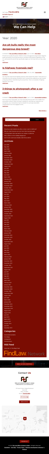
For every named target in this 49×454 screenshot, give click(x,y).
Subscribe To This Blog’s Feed (12, 348)
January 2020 (7, 302)
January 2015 (7, 321)
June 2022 (6, 248)
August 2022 (7, 244)
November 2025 (8, 159)
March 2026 (7, 151)
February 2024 (8, 205)
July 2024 (6, 194)
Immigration (7, 339)
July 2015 (6, 315)
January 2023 (7, 233)
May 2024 (6, 198)
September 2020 (8, 293)
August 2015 (7, 312)
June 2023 (6, 222)
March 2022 (7, 254)
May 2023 (6, 224)
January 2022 (7, 259)
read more (5, 62)
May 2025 (6, 172)
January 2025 (7, 181)
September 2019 (8, 308)
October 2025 (7, 162)
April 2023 (6, 226)
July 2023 (6, 220)
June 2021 (6, 274)
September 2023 (8, 215)
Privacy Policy (20, 447)
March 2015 (7, 319)
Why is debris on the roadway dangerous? (15, 135)
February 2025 (8, 179)
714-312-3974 (13, 12)
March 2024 (7, 203)
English (6, 16)
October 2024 (7, 187)
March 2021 (7, 280)
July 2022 (6, 246)
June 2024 (6, 196)
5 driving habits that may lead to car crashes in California (19, 133)
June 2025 (6, 170)
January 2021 (7, 284)
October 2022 (7, 239)
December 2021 (8, 261)
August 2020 (7, 295)
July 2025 (6, 168)
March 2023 (7, 228)
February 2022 (8, 256)
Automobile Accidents (41, 97)
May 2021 (6, 276)
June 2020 (6, 297)
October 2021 (7, 265)
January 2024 (7, 207)
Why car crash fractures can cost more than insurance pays (19, 131)
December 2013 (8, 328)
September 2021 (8, 267)
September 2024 (8, 190)
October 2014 (7, 323)
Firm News (38, 53)
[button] (44, 12)
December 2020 (8, 287)
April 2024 (6, 200)
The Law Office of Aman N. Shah (17, 53)
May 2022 (6, 250)
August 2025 (7, 166)
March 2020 (7, 300)
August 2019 (7, 310)
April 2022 (6, 252)
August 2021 (7, 269)
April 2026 (6, 149)
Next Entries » (43, 110)
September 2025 (8, 164)
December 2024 (8, 183)
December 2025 (8, 157)
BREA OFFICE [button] (24, 401)
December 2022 (8, 235)
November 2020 (8, 289)
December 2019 (8, 304)
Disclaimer (7, 447)
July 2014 (6, 325)
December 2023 (8, 209)
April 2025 (6, 175)
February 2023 (8, 231)
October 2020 (7, 291)
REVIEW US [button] (24, 441)
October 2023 (7, 213)
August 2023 (7, 218)
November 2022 (8, 237)
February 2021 (8, 282)
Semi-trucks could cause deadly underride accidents (17, 137)
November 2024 (8, 185)
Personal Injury (8, 341)
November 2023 (8, 211)
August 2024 (7, 192)
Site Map (13, 447)
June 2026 (6, 144)
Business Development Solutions (34, 447)
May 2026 (6, 147)
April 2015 (6, 317)
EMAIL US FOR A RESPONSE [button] (24, 364)
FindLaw (24, 449)
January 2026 (7, 155)
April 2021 (6, 278)
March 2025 (7, 177)
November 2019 (8, 306)
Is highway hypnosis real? (17, 67)
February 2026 (8, 153)
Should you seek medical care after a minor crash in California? (20, 129)
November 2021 (8, 263)
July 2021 (6, 272)
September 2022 (8, 241)
